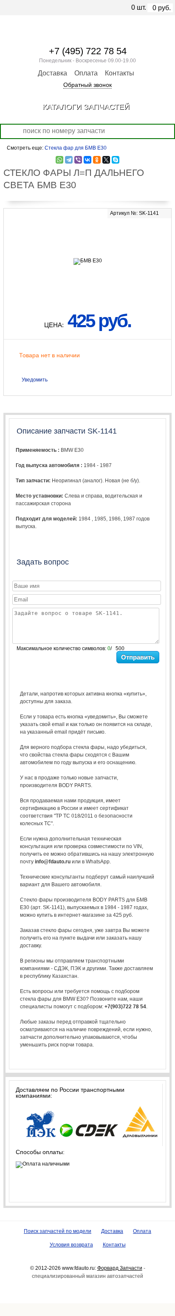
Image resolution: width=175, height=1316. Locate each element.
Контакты (119, 73)
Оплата (86, 73)
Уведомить (35, 380)
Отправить (138, 657)
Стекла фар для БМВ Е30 (76, 148)
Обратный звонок (87, 84)
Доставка (52, 73)
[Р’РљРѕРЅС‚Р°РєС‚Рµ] (87, 160)
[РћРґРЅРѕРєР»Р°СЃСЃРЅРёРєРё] (97, 160)
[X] (106, 160)
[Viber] (78, 160)
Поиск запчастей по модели (57, 1231)
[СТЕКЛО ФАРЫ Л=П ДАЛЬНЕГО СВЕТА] (87, 236)
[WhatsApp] (59, 160)
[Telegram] (69, 160)
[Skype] (115, 160)
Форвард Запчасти (119, 1268)
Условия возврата (71, 1245)
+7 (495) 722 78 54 (88, 51)
